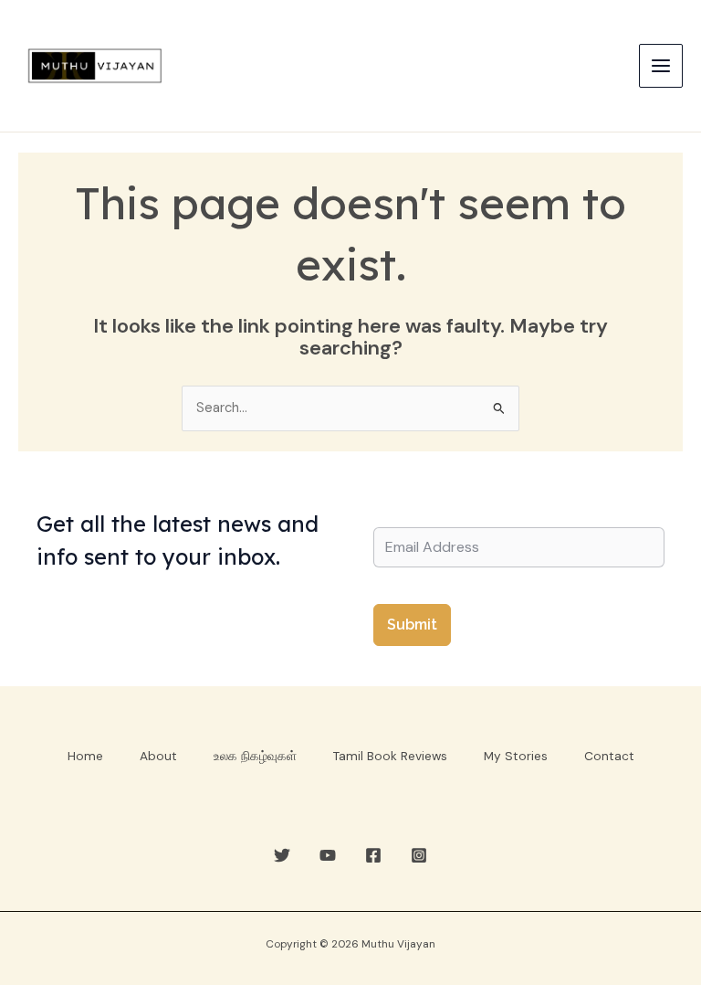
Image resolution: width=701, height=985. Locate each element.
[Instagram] (419, 855)
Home (85, 755)
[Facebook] (373, 855)
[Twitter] (282, 855)
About (158, 755)
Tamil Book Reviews (390, 755)
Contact (609, 755)
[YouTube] (327, 855)
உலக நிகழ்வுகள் (255, 755)
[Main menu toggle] (661, 66)
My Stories (516, 755)
